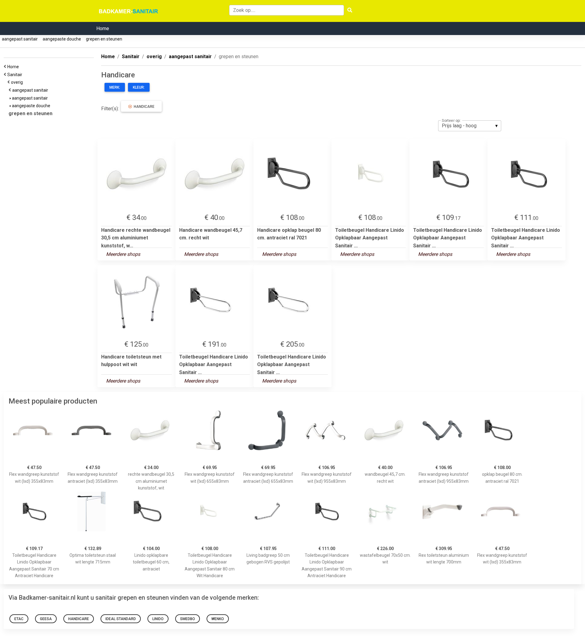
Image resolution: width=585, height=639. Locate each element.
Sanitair (15, 74)
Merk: (114, 87)
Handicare (143, 106)
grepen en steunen (104, 39)
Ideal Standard (120, 619)
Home (102, 28)
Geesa (46, 619)
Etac (18, 619)
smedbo (187, 619)
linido (158, 619)
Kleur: (139, 87)
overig (18, 82)
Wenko (217, 619)
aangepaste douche (62, 39)
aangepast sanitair (20, 39)
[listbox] (469, 125)
